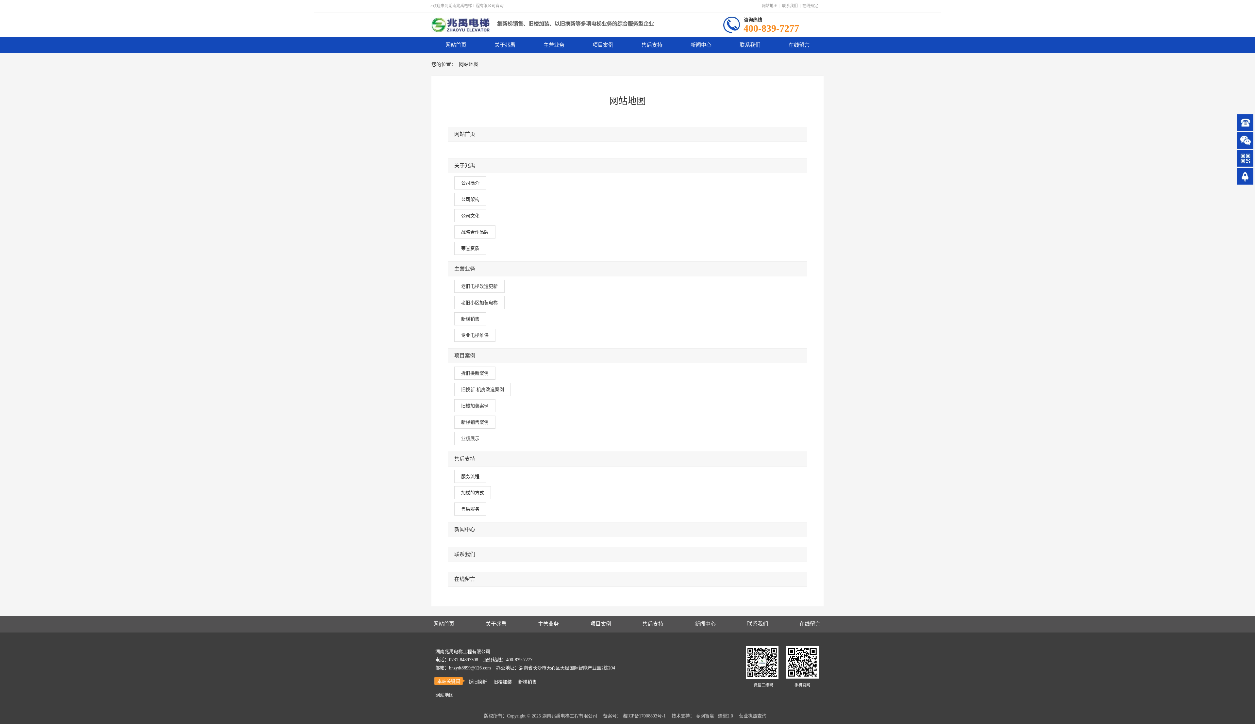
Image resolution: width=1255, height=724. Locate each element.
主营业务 (464, 269)
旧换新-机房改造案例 (482, 389)
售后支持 (464, 459)
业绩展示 (470, 438)
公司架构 (470, 199)
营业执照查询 (752, 716)
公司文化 (470, 215)
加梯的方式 (472, 492)
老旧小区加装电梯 (479, 302)
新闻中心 (464, 529)
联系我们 (790, 6)
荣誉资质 (470, 248)
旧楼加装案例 (475, 405)
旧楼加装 (502, 682)
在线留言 (464, 579)
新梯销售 (470, 318)
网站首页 (464, 134)
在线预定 (810, 6)
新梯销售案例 (475, 422)
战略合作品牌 (475, 232)
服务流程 (470, 476)
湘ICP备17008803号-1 (644, 716)
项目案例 (464, 355)
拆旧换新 (478, 682)
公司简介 (470, 183)
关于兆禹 (464, 165)
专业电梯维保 (475, 335)
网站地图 (770, 6)
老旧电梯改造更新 (479, 286)
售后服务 (470, 509)
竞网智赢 (705, 716)
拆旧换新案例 (475, 373)
